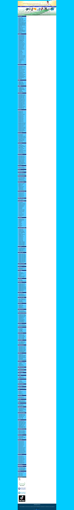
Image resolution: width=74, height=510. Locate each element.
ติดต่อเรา (53, 6)
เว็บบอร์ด (34, 6)
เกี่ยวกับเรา (47, 6)
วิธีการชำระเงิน (40, 6)
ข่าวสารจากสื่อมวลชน (27, 6)
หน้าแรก (21, 6)
